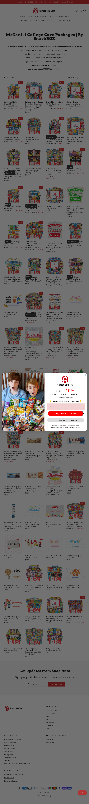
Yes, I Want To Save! (65, 413)
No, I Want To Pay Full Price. (66, 420)
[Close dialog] (84, 375)
